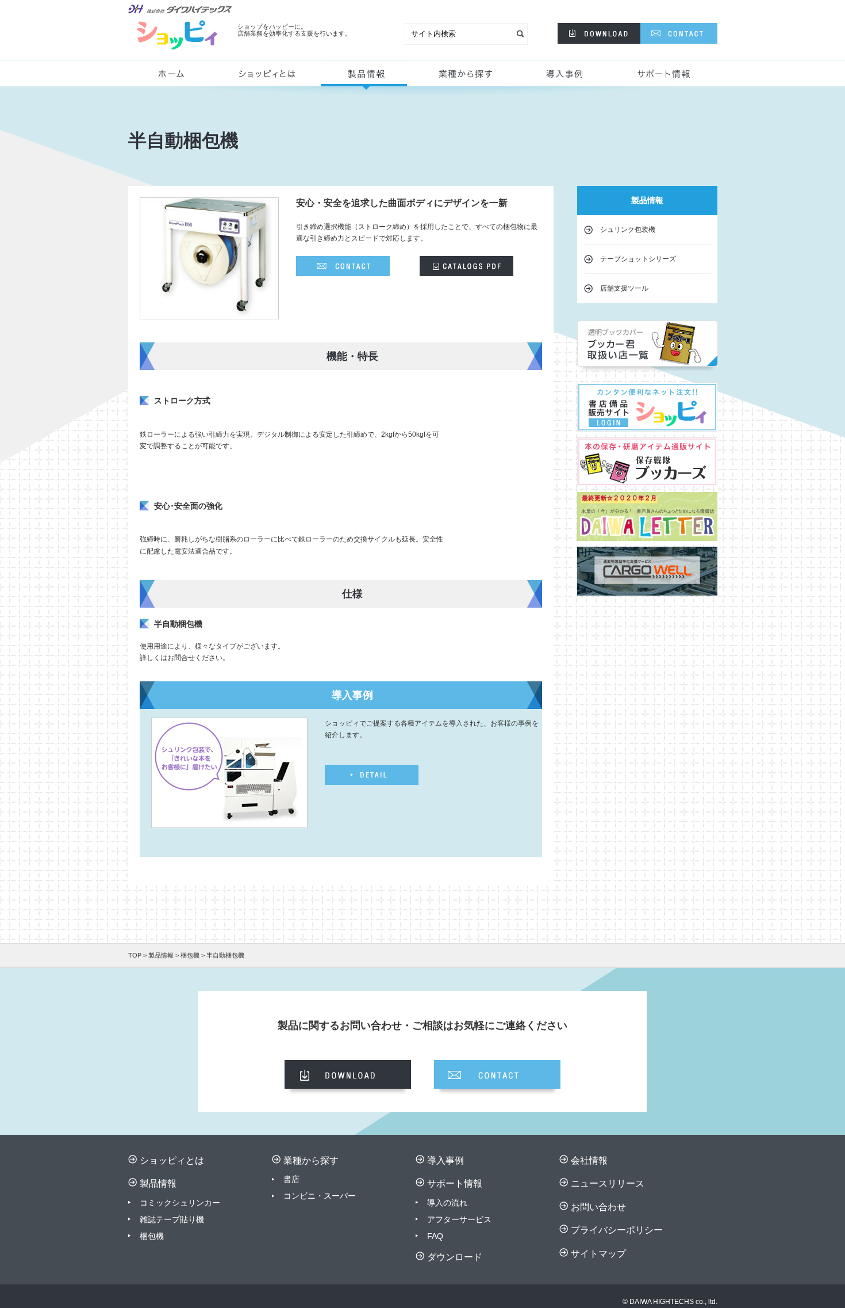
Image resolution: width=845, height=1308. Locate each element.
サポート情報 (665, 77)
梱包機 (189, 955)
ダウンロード (454, 1257)
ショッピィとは (272, 77)
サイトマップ (598, 1254)
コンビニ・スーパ (315, 1195)
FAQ (435, 1236)
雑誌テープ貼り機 (172, 1219)
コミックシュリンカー (180, 1202)
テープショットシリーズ (638, 259)
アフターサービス (459, 1219)
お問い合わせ (598, 1207)
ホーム (175, 77)
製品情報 (364, 77)
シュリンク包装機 (627, 230)
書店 (291, 1179)
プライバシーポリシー (617, 1230)
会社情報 (589, 1160)
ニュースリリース (607, 1183)
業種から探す (463, 77)
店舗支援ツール (624, 288)
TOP (134, 955)
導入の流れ (447, 1202)
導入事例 (566, 77)
